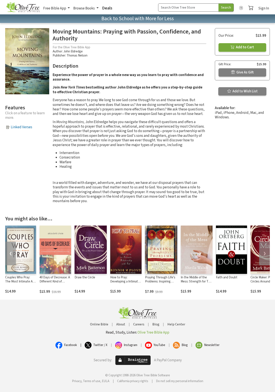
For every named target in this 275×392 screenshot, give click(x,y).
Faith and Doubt (226, 277)
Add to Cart (244, 47)
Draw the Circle (85, 277)
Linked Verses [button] (21, 127)
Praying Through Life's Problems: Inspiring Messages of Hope (160, 281)
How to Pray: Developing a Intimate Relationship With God (125, 281)
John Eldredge (73, 51)
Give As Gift (245, 72)
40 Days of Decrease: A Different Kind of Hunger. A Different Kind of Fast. (55, 283)
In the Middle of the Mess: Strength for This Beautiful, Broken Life (196, 281)
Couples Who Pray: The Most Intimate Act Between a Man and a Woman (20, 283)
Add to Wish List (245, 91)
